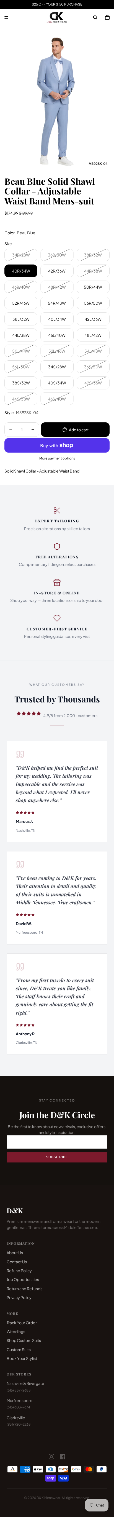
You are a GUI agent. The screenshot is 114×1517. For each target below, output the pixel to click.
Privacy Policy (19, 1297)
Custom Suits (19, 1349)
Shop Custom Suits (24, 1340)
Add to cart (79, 429)
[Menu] (6, 17)
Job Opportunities (23, 1279)
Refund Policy (19, 1270)
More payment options (57, 458)
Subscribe (57, 1157)
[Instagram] (51, 1456)
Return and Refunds (24, 1288)
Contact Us (17, 1261)
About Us (15, 1252)
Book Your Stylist (22, 1358)
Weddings (16, 1331)
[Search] (95, 17)
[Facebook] (62, 1456)
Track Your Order (22, 1322)
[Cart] (107, 17)
